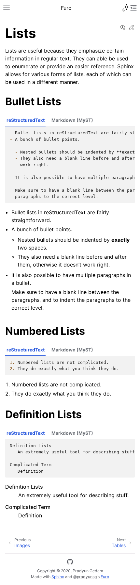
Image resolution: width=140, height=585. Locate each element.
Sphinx (57, 576)
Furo (105, 576)
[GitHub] (70, 563)
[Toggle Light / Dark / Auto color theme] (126, 8)
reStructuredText (26, 120)
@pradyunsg (85, 576)
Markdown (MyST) (72, 120)
